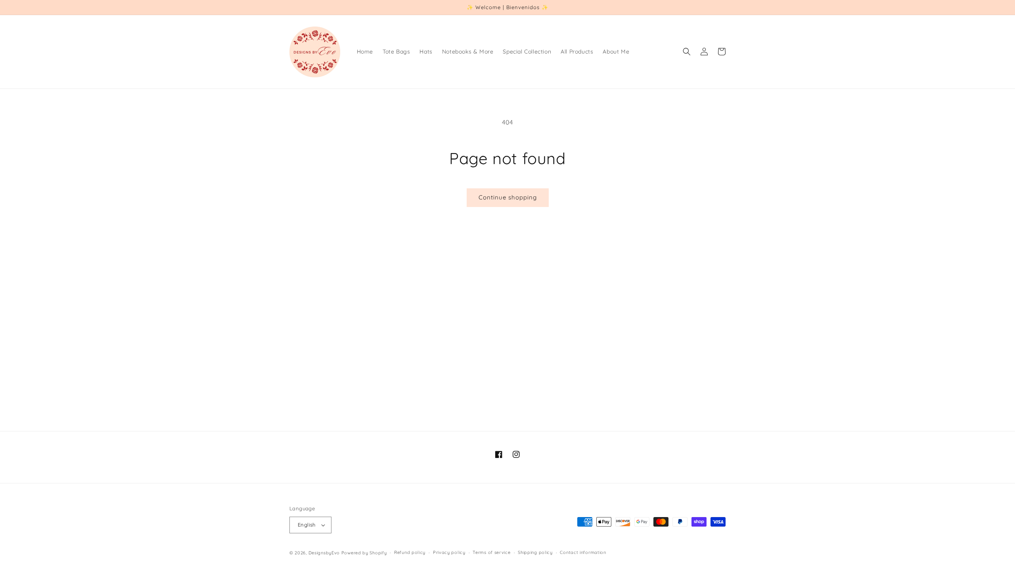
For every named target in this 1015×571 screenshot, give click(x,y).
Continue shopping (508, 197)
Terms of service (491, 552)
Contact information (583, 552)
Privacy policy (449, 552)
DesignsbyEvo (324, 553)
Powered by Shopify (364, 553)
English (307, 524)
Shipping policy (535, 552)
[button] (686, 51)
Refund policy (409, 552)
